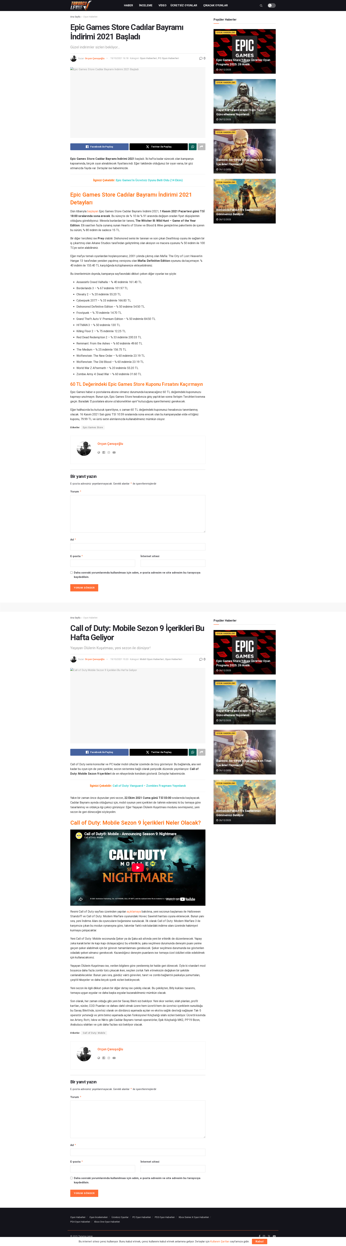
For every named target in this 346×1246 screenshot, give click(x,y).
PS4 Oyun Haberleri (80, 1221)
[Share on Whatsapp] (193, 146)
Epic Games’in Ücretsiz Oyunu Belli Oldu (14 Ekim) (149, 180)
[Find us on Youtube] (274, 1236)
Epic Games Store (93, 427)
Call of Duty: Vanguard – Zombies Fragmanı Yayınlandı (149, 785)
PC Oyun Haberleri (168, 58)
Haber (128, 5)
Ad (73, 539)
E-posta (76, 556)
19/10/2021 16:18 (119, 58)
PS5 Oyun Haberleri (165, 1217)
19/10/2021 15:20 (119, 659)
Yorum (75, 491)
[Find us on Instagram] (264, 1236)
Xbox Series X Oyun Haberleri (194, 1217)
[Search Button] (261, 5)
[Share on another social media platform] (201, 146)
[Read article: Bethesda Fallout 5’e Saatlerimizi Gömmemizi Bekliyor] (245, 201)
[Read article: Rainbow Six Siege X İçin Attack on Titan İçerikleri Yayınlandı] (245, 151)
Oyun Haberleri (90, 17)
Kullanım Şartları (219, 1241)
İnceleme (145, 5)
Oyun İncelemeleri (98, 1217)
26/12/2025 (225, 69)
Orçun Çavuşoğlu (95, 58)
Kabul (260, 1241)
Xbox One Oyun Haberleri (107, 1221)
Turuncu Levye (85, 1236)
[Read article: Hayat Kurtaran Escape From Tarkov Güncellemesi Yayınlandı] (245, 101)
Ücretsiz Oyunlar (183, 5)
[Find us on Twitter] (269, 1236)
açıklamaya (134, 911)
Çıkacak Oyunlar (215, 5)
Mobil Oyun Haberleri (152, 659)
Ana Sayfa (75, 17)
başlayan (92, 211)
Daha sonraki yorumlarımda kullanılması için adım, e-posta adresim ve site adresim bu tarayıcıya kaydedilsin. (137, 575)
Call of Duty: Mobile (94, 1033)
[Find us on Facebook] (259, 1236)
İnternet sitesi (150, 556)
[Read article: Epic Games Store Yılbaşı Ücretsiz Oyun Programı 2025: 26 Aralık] (245, 51)
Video (163, 5)
